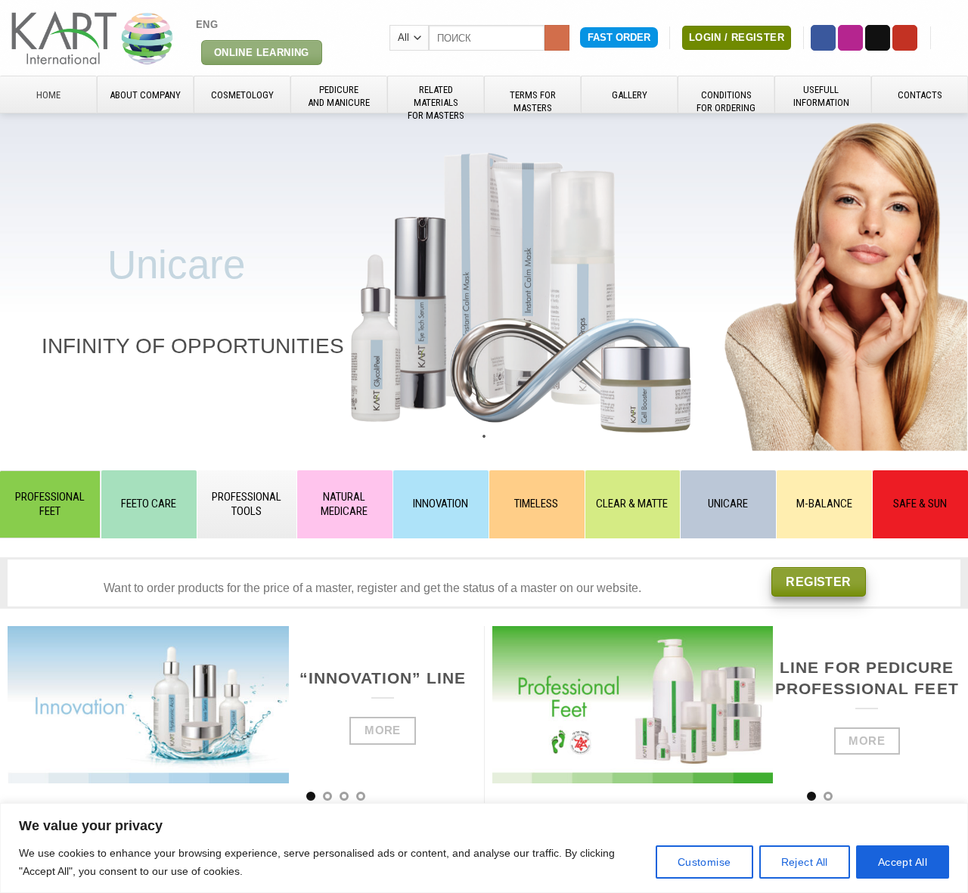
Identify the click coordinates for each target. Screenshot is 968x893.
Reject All (804, 862)
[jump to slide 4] (499, 436)
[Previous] (36, 717)
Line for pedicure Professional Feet (867, 678)
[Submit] (556, 38)
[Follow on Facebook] (823, 38)
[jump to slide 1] (453, 436)
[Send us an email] (877, 38)
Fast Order (619, 37)
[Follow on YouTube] (904, 38)
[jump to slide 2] (468, 436)
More (383, 730)
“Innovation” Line (383, 678)
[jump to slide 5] (514, 436)
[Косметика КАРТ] (92, 37)
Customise (704, 862)
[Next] (447, 717)
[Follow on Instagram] (850, 38)
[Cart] (949, 37)
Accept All (902, 862)
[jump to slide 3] (484, 436)
